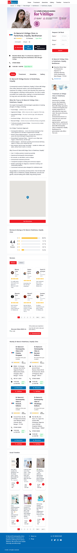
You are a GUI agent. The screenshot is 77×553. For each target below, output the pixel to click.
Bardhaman (36, 5)
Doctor (12, 5)
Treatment (36, 2)
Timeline (58, 2)
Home (29, 2)
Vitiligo (19, 5)
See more (15, 480)
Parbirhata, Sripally (47, 5)
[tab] (13, 74)
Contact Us (66, 2)
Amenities (45, 2)
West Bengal (26, 5)
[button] (27, 197)
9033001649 (57, 79)
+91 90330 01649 (57, 536)
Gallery (52, 2)
